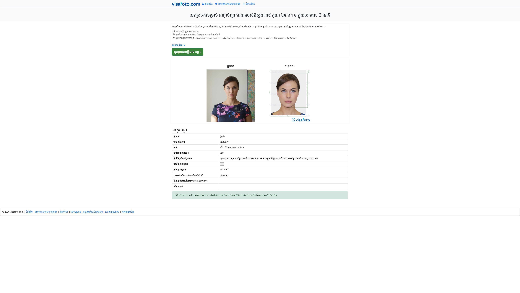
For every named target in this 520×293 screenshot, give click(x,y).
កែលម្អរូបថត (76, 211)
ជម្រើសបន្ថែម (177, 45)
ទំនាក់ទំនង (64, 211)
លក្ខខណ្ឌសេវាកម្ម (112, 211)
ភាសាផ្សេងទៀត (128, 211)
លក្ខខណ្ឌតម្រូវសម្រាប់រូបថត (46, 211)
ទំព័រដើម (29, 211)
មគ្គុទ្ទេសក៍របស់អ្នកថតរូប (93, 211)
